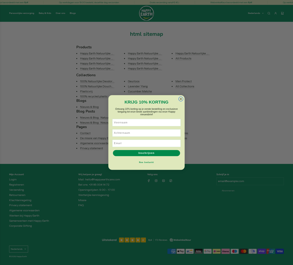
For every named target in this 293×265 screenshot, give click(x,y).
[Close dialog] (181, 99)
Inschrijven (146, 153)
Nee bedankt (146, 162)
